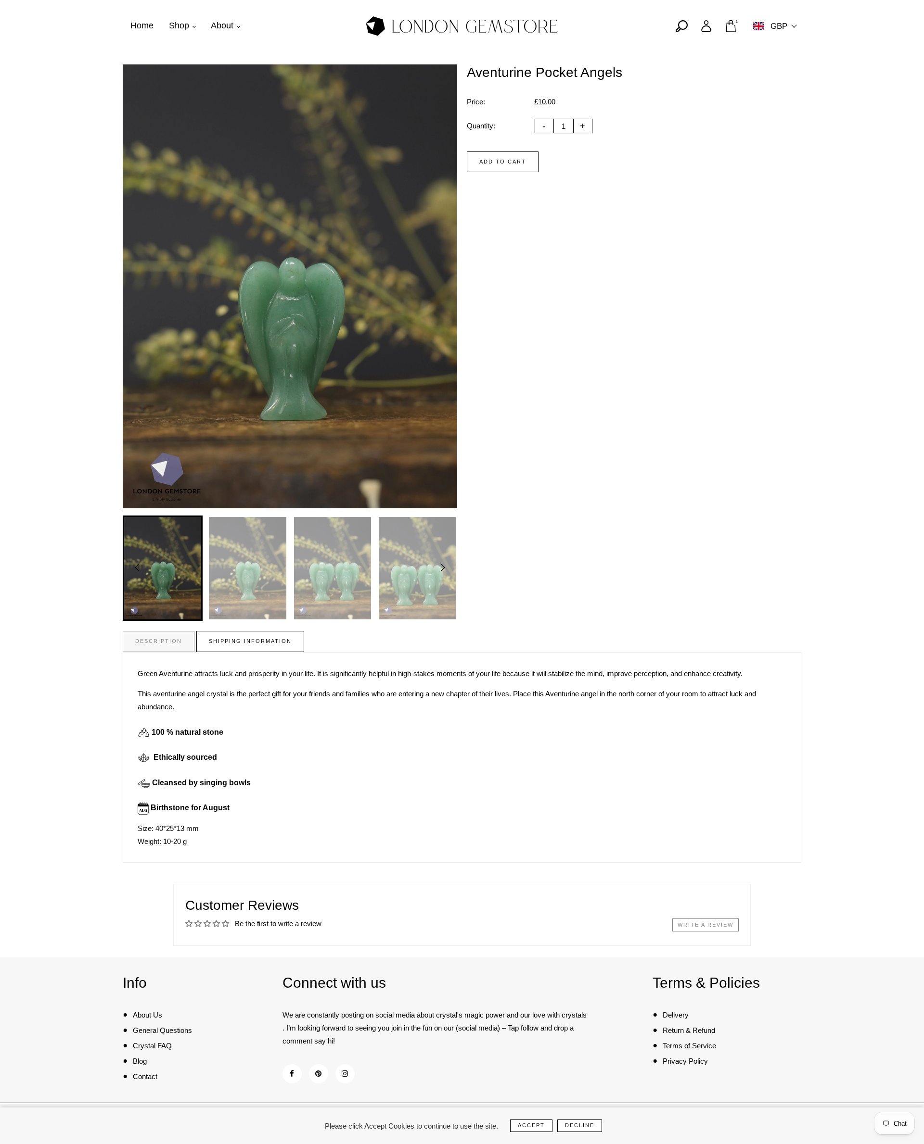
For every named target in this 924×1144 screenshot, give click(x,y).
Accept (531, 1125)
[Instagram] (345, 1073)
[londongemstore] (462, 25)
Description (158, 641)
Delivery (676, 1015)
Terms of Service (689, 1046)
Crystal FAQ (152, 1046)
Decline (579, 1125)
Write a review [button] (705, 925)
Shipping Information (250, 641)
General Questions (162, 1030)
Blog (140, 1061)
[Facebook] (292, 1073)
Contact (145, 1076)
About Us (147, 1015)
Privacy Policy (685, 1061)
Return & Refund (689, 1030)
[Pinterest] (318, 1073)
